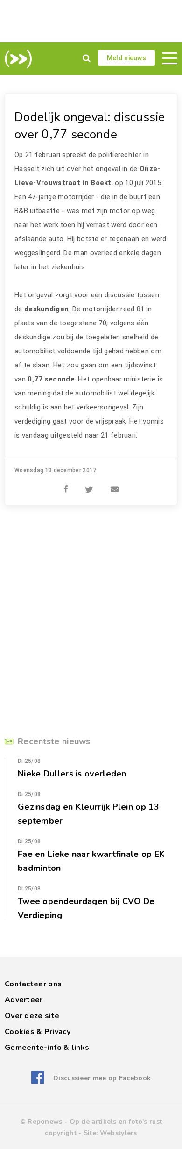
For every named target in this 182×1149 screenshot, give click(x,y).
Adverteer (24, 1000)
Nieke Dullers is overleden (72, 773)
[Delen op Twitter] (89, 484)
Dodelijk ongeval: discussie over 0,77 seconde (89, 126)
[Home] (16, 59)
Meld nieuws (126, 58)
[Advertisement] (91, 21)
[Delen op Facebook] (65, 484)
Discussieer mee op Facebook (102, 1078)
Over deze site (32, 1016)
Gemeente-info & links (47, 1047)
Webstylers (118, 1132)
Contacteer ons (33, 984)
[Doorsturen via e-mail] (115, 484)
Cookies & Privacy (37, 1032)
